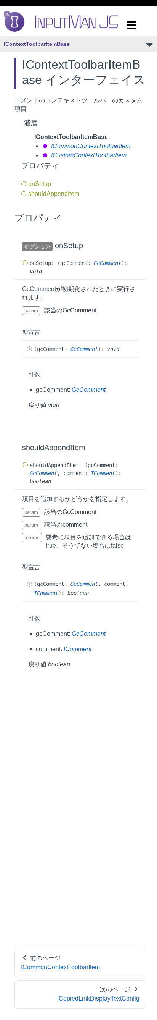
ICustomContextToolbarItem (88, 155)
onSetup (39, 184)
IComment (103, 473)
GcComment (107, 263)
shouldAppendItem (53, 194)
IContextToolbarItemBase (37, 44)
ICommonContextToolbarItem (90, 146)
